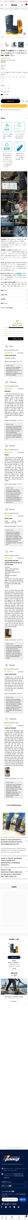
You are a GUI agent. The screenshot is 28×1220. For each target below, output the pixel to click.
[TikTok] (14, 1207)
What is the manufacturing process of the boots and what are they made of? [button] (11, 873)
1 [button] (6, 1148)
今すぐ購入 (14, 106)
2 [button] (8, 1148)
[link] (14, 821)
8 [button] (21, 1148)
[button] (22, 37)
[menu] (2, 5)
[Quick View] (9, 946)
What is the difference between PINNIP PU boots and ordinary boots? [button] (11, 842)
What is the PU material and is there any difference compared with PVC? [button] (11, 861)
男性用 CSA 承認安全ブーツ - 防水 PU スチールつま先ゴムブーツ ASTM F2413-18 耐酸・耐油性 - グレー (14, 964)
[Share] (26, 101)
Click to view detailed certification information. (12, 1164)
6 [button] (17, 1148)
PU (12, 262)
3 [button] (10, 1148)
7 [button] (19, 1148)
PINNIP (14, 960)
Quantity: (3, 85)
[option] (14, 24)
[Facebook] (2, 1207)
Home (2, 8)
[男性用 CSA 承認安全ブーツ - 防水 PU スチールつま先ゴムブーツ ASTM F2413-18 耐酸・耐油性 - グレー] (14, 948)
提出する (22, 1199)
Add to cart (10, 101)
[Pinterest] (10, 1207)
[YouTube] (18, 1207)
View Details (13, 1001)
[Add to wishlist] (23, 101)
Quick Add (14, 957)
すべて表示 (14, 975)
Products (6, 8)
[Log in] (22, 5)
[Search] (6, 5)
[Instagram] (6, 1207)
